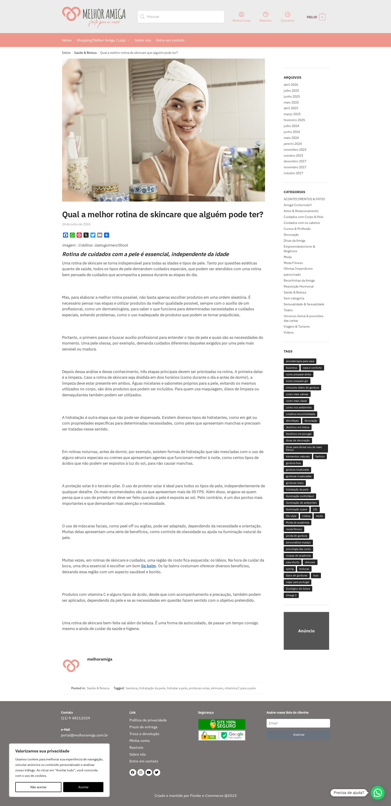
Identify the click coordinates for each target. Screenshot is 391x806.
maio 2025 (291, 102)
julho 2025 (291, 90)
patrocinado (292, 274)
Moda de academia (297, 522)
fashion (320, 456)
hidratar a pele (177, 688)
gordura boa (293, 463)
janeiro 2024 (293, 144)
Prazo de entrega (143, 727)
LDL (315, 509)
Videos (289, 332)
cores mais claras (296, 400)
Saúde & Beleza (85, 53)
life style (291, 516)
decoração (310, 420)
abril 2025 (291, 108)
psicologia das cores (298, 549)
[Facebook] (132, 772)
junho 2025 (292, 96)
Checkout (287, 20)
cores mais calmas (297, 394)
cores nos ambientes (299, 407)
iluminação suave (296, 509)
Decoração (291, 235)
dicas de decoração (298, 440)
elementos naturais (298, 456)
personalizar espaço (298, 542)
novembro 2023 (295, 150)
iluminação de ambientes (301, 502)
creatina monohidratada (300, 414)
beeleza (131, 688)
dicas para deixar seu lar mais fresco (304, 448)
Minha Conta (241, 20)
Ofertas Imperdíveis (298, 269)
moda (319, 516)
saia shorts (292, 562)
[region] (306, 631)
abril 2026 (291, 85)
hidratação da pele (152, 688)
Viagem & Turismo (297, 326)
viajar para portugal (297, 582)
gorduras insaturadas (299, 476)
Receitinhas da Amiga (299, 280)
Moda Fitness (293, 263)
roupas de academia (298, 555)
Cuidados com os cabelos (302, 223)
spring (290, 568)
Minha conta (139, 740)
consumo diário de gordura (302, 387)
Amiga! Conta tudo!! (298, 205)
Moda (287, 257)
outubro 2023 (293, 155)
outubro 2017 (293, 173)
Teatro (288, 310)
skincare (217, 688)
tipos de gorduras (296, 575)
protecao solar (199, 688)
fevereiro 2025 (294, 120)
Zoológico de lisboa (298, 588)
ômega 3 (291, 595)
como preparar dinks (298, 374)
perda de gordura (296, 535)
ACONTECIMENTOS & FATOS (304, 199)
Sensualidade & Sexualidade (304, 304)
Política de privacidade (148, 720)
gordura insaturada (297, 469)
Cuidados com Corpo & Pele (303, 217)
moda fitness (294, 529)
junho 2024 (292, 132)
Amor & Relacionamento (301, 211)
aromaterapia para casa (300, 361)
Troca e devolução (144, 733)
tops (316, 575)
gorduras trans (295, 483)
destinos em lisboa (297, 427)
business (291, 367)
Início (66, 53)
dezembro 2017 (295, 161)
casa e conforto (312, 367)
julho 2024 (291, 126)
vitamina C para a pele (240, 688)
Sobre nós (137, 754)
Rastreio (266, 20)
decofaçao (292, 420)
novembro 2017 (295, 167)
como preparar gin (297, 381)
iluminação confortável (300, 496)
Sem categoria (294, 298)
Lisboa (306, 516)
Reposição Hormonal (299, 286)
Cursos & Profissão (297, 229)
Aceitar (83, 787)
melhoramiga (99, 659)
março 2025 (292, 114)
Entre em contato (143, 761)
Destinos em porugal (298, 433)
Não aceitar (38, 787)
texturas (304, 568)
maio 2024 (291, 138)
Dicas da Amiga (294, 240)
